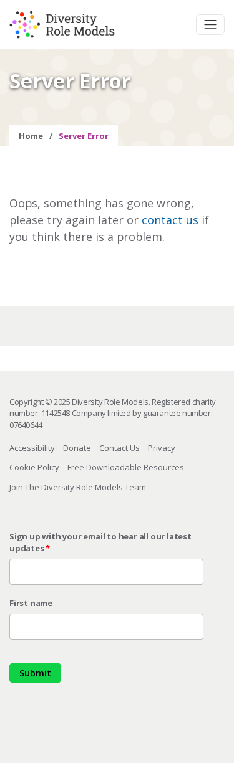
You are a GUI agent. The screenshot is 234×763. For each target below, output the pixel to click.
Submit (35, 672)
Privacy (161, 447)
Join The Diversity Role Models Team (77, 487)
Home (31, 135)
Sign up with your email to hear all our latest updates (100, 542)
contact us (170, 219)
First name (30, 603)
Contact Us (119, 447)
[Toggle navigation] (210, 24)
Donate (77, 447)
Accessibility (32, 447)
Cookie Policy (34, 467)
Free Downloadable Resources (125, 467)
